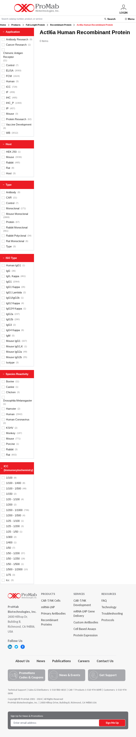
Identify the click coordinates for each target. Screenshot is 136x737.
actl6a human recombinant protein (95, 25)
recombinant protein (60, 25)
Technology (108, 607)
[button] (17, 32)
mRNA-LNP (48, 607)
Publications (61, 661)
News (41, 661)
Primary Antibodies (53, 613)
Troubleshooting (112, 613)
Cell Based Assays (84, 629)
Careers (84, 661)
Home (3, 25)
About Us (22, 661)
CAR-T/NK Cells (50, 601)
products (16, 25)
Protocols (107, 620)
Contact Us (105, 661)
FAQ (104, 601)
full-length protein (35, 25)
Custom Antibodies (85, 622)
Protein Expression (85, 635)
